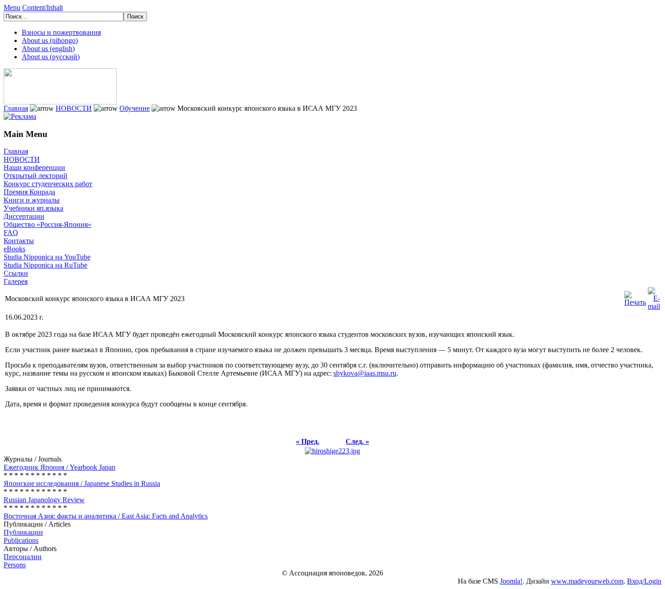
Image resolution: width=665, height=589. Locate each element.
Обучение (134, 108)
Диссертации (24, 216)
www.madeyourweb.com (587, 581)
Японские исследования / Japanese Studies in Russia (82, 483)
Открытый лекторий (35, 175)
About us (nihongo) (50, 40)
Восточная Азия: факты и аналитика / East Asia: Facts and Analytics (106, 516)
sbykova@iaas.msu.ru (364, 373)
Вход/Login (644, 581)
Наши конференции (34, 167)
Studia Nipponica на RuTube (45, 265)
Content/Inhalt (42, 7)
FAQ (11, 232)
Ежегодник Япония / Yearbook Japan (59, 467)
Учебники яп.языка (33, 208)
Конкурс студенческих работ (48, 184)
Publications (21, 540)
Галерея (16, 281)
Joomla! (511, 581)
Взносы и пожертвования (61, 32)
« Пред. (307, 441)
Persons (15, 565)
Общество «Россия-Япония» (47, 224)
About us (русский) (51, 57)
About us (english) (48, 48)
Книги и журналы (32, 200)
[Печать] (635, 296)
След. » (357, 441)
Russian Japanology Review (44, 500)
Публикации (23, 532)
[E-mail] (654, 296)
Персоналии (23, 557)
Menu (12, 7)
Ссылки (16, 273)
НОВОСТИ (74, 108)
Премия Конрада (29, 192)
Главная (16, 108)
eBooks (14, 249)
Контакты (19, 241)
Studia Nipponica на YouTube (47, 257)
